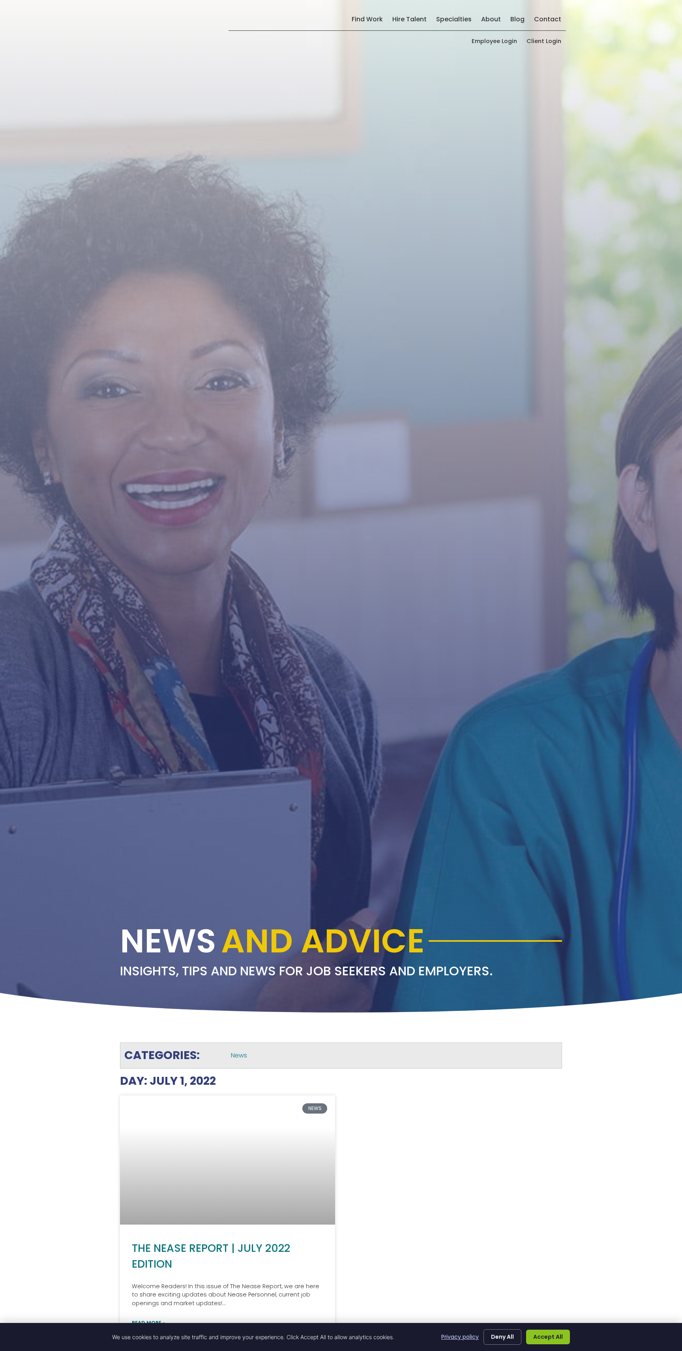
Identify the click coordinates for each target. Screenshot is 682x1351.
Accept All (548, 1337)
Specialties (456, 21)
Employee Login (497, 43)
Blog (519, 21)
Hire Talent (411, 21)
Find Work (370, 21)
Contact (550, 21)
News (239, 1055)
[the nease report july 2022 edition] (227, 1160)
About (493, 21)
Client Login (546, 43)
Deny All (502, 1337)
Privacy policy (460, 1337)
